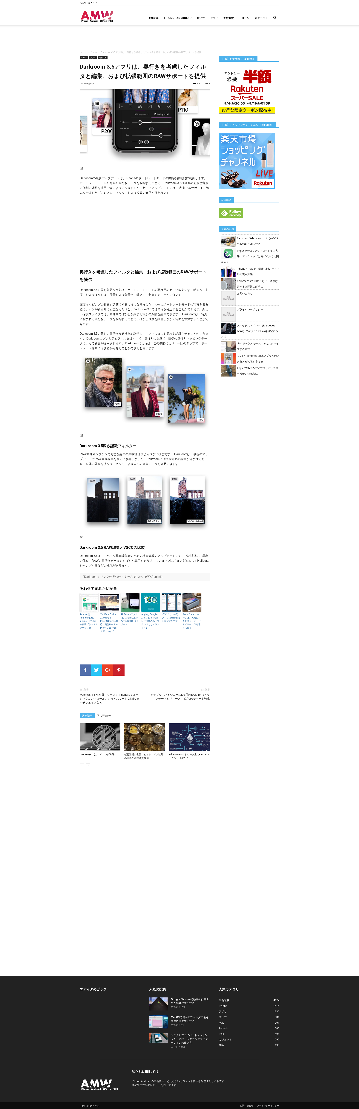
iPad (221, 1034)
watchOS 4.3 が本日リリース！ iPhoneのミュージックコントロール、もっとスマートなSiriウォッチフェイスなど (109, 698)
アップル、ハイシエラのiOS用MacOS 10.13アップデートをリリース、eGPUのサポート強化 (180, 696)
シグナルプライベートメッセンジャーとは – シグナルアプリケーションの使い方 (189, 1039)
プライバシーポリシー (250, 309)
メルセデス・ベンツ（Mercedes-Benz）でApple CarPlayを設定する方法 (249, 331)
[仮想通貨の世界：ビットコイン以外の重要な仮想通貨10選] (144, 737)
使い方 (201, 18)
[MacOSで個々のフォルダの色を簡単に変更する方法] (158, 1021)
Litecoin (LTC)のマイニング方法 (97, 754)
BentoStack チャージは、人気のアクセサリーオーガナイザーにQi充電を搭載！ (191, 621)
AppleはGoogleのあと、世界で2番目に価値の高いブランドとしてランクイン (150, 621)
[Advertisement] (179, 38)
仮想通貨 (228, 18)
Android (223, 1028)
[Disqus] (145, 823)
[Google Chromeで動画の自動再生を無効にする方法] (158, 1004)
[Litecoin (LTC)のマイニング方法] (100, 737)
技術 (221, 1045)
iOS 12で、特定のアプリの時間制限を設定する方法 (171, 617)
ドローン (244, 18)
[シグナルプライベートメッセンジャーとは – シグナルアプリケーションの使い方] (158, 1038)
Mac (221, 1022)
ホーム (83, 52)
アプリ (214, 18)
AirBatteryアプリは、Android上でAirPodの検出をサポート (130, 619)
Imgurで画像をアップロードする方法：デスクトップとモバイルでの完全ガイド (250, 256)
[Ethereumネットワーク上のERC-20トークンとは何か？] (189, 737)
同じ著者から (105, 715)
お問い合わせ (245, 293)
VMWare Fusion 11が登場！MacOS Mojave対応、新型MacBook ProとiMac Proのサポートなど (109, 623)
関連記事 (87, 715)
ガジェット (261, 18)
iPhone (93, 52)
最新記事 (153, 18)
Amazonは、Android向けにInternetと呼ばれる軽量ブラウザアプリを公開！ (89, 621)
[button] (274, 18)
